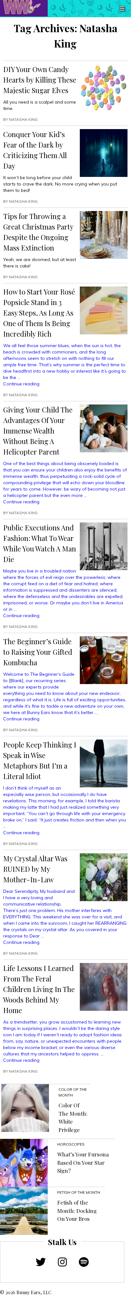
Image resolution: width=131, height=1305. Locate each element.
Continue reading (21, 384)
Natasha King (23, 119)
